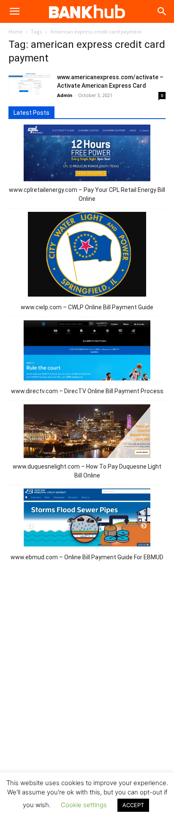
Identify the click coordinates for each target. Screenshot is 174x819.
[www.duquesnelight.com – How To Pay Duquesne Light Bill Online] (87, 432)
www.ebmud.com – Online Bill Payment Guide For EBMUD (87, 557)
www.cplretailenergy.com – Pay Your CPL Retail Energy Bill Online (87, 194)
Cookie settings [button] (84, 805)
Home (15, 31)
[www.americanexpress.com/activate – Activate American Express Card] (29, 83)
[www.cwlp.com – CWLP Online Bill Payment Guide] (87, 255)
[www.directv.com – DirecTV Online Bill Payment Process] (87, 351)
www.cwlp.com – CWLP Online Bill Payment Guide (87, 307)
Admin (64, 95)
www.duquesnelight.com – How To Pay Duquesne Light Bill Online (87, 471)
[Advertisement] (87, 684)
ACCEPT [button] (133, 805)
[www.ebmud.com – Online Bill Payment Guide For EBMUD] (87, 519)
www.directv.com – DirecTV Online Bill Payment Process (87, 391)
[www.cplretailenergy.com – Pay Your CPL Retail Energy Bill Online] (87, 154)
